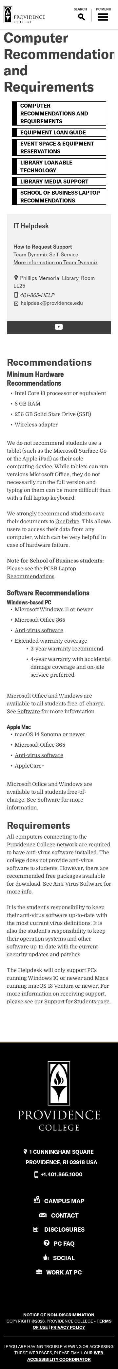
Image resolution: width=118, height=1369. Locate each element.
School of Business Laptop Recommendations (60, 196)
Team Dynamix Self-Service (45, 254)
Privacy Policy (68, 1327)
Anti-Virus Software (78, 884)
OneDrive (67, 522)
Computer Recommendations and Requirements (54, 113)
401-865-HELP (37, 295)
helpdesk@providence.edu (52, 303)
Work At (64, 1272)
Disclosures (64, 1229)
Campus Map (64, 1201)
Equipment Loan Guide (53, 132)
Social (64, 1258)
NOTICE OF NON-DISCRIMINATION (58, 1314)
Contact (65, 1215)
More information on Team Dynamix (55, 262)
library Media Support (54, 181)
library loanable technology (46, 166)
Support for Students (70, 1002)
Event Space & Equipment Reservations (57, 147)
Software (28, 712)
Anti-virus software (39, 630)
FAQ (64, 1243)
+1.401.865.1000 (62, 1174)
